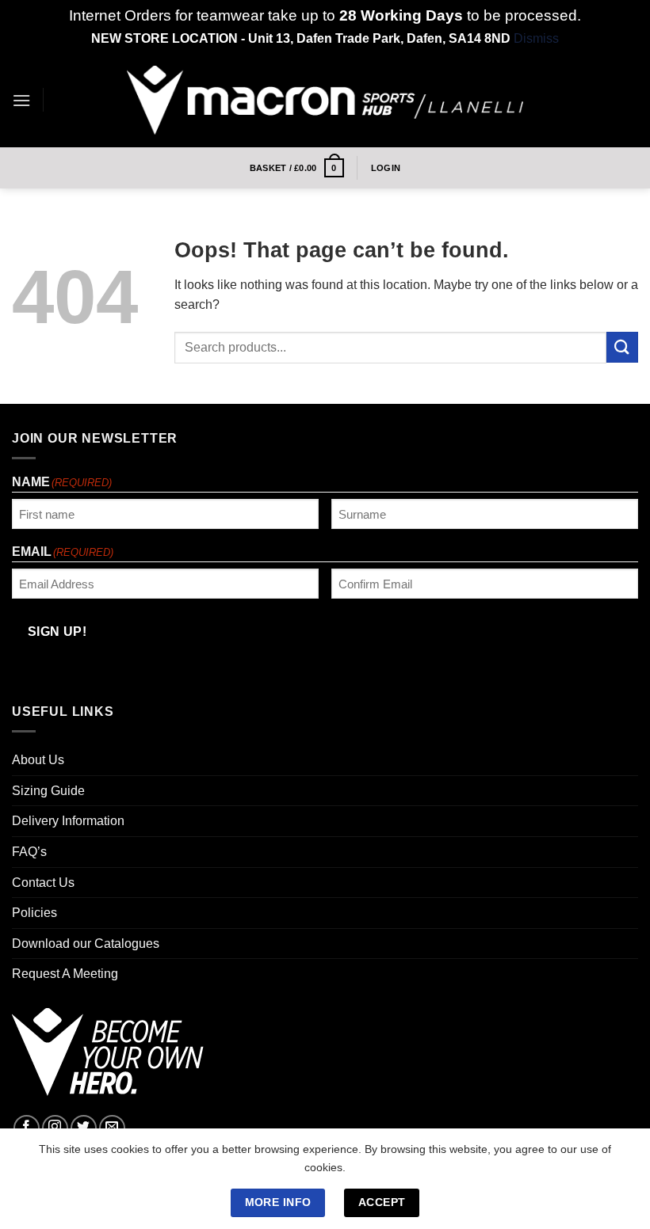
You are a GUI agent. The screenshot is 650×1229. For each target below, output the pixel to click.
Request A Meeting (65, 973)
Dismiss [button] (536, 38)
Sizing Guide (48, 790)
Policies (34, 912)
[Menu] (21, 100)
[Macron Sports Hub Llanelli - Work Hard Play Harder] (325, 100)
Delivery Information (68, 821)
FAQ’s (29, 851)
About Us (38, 760)
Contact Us (43, 882)
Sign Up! (57, 631)
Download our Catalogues (85, 943)
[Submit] (622, 347)
